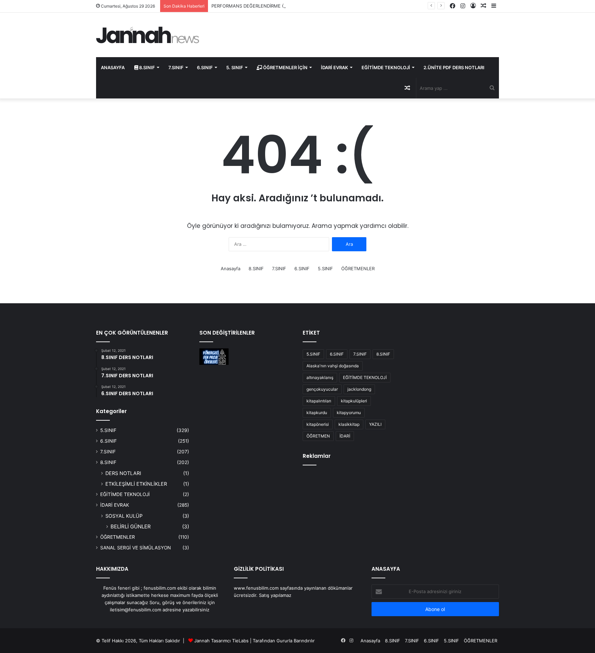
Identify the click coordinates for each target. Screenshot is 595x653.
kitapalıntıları (318, 400)
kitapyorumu (349, 412)
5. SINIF (234, 67)
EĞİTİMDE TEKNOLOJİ (386, 67)
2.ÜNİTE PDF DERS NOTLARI (454, 67)
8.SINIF (146, 67)
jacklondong (359, 389)
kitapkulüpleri (354, 400)
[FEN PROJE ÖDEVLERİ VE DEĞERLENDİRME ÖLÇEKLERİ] (214, 356)
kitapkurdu (316, 412)
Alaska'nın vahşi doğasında (332, 365)
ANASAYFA (113, 67)
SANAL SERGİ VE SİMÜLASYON (135, 547)
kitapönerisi (317, 424)
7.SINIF (176, 67)
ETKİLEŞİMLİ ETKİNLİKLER (136, 484)
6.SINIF (205, 67)
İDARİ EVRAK (334, 67)
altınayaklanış (319, 377)
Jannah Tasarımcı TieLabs (221, 640)
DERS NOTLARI (123, 473)
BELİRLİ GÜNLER (131, 526)
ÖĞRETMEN (318, 436)
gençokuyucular (322, 389)
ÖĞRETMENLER (358, 268)
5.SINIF (325, 268)
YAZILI (375, 424)
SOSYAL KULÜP (124, 516)
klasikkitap (348, 424)
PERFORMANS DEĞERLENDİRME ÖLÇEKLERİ (258, 6)
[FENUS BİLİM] (147, 35)
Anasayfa (230, 268)
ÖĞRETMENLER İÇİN (284, 67)
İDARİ (345, 436)
